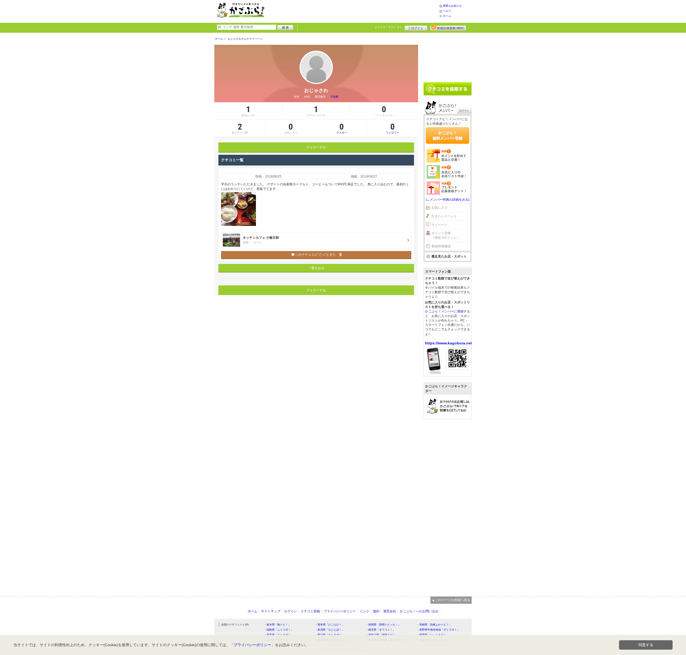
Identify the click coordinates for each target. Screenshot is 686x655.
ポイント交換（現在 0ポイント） (445, 235)
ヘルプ (447, 10)
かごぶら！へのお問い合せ (419, 611)
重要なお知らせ (452, 5)
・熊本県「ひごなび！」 (329, 624)
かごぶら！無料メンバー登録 (448, 135)
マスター (341, 128)
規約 (376, 611)
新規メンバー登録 (448, 27)
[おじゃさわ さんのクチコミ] (238, 209)
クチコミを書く (447, 88)
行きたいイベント (444, 216)
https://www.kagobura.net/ (449, 343)
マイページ (439, 225)
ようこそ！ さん (388, 26)
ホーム (447, 15)
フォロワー (392, 128)
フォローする (316, 147)
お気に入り (439, 207)
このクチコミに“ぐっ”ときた (318, 254)
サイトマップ (270, 611)
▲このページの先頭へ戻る (451, 600)
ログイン (416, 27)
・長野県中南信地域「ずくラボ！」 (438, 629)
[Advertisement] (357, 11)
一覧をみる (316, 268)
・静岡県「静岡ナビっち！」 (383, 624)
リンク (364, 611)
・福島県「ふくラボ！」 (278, 629)
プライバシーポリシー (340, 611)
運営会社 (389, 611)
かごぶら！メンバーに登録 (444, 311)
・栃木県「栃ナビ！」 (277, 624)
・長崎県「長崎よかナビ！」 (434, 624)
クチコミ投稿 (310, 611)
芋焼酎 (334, 96)
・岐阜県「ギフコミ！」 (380, 629)
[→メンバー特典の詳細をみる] (447, 199)
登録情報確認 (441, 246)
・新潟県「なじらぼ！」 (329, 629)
